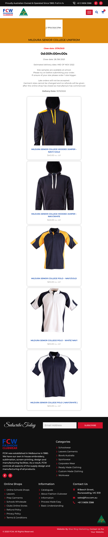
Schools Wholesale (16, 502)
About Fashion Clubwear (54, 494)
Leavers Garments (68, 451)
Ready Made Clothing (69, 467)
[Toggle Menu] (89, 12)
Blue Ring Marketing (79, 529)
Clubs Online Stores (17, 505)
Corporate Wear (66, 463)
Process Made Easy (51, 502)
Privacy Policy (14, 513)
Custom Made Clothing (70, 471)
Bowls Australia (66, 455)
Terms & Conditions (17, 517)
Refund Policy (14, 509)
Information (47, 498)
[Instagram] (101, 3)
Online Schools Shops (18, 490)
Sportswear (64, 459)
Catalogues (47, 490)
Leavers (11, 494)
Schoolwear (64, 447)
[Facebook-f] (96, 3)
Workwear (63, 475)
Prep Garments (15, 498)
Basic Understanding (52, 505)
